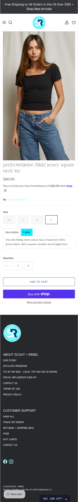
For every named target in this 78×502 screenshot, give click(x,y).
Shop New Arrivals (39, 9)
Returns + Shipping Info (18, 428)
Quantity (8, 258)
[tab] (12, 232)
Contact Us (10, 383)
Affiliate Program (15, 366)
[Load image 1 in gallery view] (39, 95)
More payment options (39, 302)
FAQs (6, 434)
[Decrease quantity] (7, 265)
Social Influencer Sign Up (19, 377)
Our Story (9, 360)
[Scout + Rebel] (39, 23)
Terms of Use (11, 389)
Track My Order (13, 422)
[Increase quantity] (28, 265)
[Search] (12, 22)
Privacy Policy (12, 394)
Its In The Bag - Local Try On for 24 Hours (30, 372)
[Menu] (4, 22)
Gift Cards (10, 439)
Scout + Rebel (17, 486)
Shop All (8, 417)
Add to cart (39, 282)
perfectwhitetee (16, 199)
